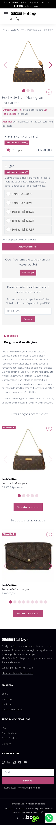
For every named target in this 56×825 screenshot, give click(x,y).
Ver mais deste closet (28, 507)
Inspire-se (7, 704)
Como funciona (10, 738)
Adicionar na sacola (28, 246)
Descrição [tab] (11, 335)
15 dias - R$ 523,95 (23, 220)
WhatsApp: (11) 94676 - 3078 (17, 667)
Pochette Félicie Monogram (16, 589)
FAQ (4, 727)
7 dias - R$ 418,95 (22, 202)
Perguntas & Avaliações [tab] (20, 342)
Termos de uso (17, 803)
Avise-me (28, 319)
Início (4, 29)
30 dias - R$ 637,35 (23, 229)
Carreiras (7, 698)
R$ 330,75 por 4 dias (12, 487)
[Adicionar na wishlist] (49, 428)
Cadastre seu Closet (12, 709)
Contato (6, 743)
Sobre (5, 693)
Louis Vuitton (17, 29)
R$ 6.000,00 (8, 593)
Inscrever (28, 780)
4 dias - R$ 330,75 (22, 193)
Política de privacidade (35, 803)
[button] (5, 19)
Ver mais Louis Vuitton (28, 613)
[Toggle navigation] (6, 13)
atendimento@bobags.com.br (17, 658)
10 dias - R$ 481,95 (23, 211)
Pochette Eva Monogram (15, 483)
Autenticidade (9, 732)
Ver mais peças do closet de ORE (19, 239)
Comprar (18, 150)
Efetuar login (28, 272)
